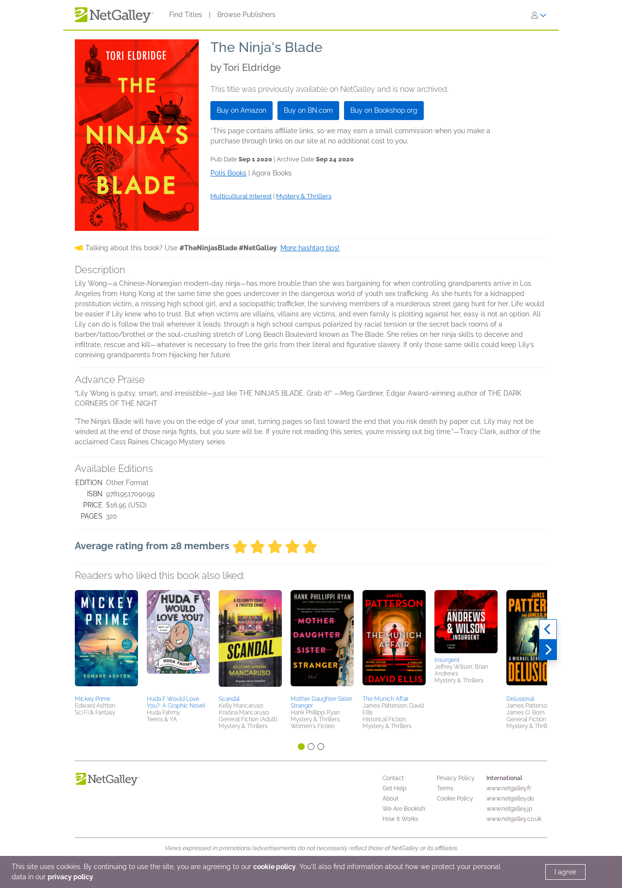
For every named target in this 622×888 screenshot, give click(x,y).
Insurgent (447, 660)
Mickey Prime (92, 699)
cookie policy (274, 867)
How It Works (400, 819)
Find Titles (185, 14)
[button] (106, 641)
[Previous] (548, 629)
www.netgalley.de (510, 798)
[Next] (548, 650)
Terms (445, 788)
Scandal (229, 699)
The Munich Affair (386, 699)
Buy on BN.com (308, 110)
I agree (565, 872)
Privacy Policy (456, 778)
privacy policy (70, 877)
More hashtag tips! (310, 248)
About (390, 798)
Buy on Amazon (241, 110)
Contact (393, 778)
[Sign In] (539, 15)
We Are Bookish (403, 808)
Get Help (394, 788)
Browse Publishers (246, 14)
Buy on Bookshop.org (383, 110)
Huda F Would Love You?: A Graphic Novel (176, 702)
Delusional (520, 699)
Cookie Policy (455, 798)
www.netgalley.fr (508, 788)
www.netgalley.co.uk (513, 819)
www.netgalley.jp (509, 808)
